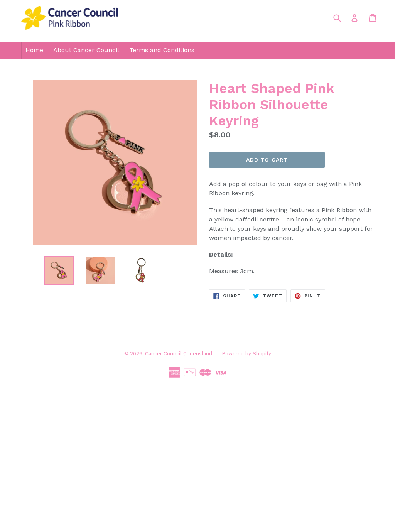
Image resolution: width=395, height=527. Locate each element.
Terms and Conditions (161, 50)
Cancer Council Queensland (178, 353)
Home (34, 50)
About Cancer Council (86, 50)
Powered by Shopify (246, 353)
